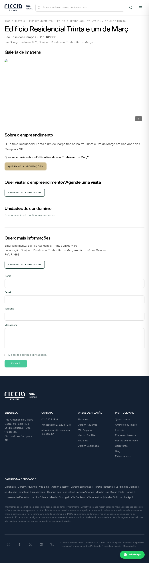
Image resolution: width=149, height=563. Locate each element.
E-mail (8, 292)
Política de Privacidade (102, 546)
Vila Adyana (85, 430)
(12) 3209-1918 (49, 419)
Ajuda (118, 546)
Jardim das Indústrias (17, 492)
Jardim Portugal (59, 497)
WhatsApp (135, 554)
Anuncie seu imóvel (126, 425)
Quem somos (122, 419)
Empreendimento (41, 21)
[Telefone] (52, 544)
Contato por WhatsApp (24, 193)
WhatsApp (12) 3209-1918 (56, 425)
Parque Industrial (103, 487)
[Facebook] (19, 544)
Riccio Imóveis (15, 21)
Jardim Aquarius (87, 425)
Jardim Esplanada (88, 446)
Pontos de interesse (126, 440)
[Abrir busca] (131, 8)
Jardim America (85, 492)
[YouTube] (41, 544)
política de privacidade (34, 355)
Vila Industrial (94, 497)
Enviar (15, 363)
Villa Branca (126, 492)
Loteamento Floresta (17, 497)
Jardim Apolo (126, 497)
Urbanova (83, 419)
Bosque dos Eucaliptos (60, 492)
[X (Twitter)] (30, 544)
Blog (117, 451)
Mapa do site (129, 546)
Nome (8, 276)
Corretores (121, 446)
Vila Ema (83, 440)
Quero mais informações (25, 166)
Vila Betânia (78, 497)
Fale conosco (122, 456)
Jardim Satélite (87, 435)
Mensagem (11, 325)
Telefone (9, 309)
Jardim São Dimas (106, 492)
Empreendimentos (125, 435)
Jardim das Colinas (126, 487)
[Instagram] (9, 544)
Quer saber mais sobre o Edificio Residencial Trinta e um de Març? (46, 157)
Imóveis (119, 430)
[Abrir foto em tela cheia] (74, 91)
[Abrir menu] (140, 8)
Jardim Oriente (39, 497)
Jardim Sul (110, 497)
